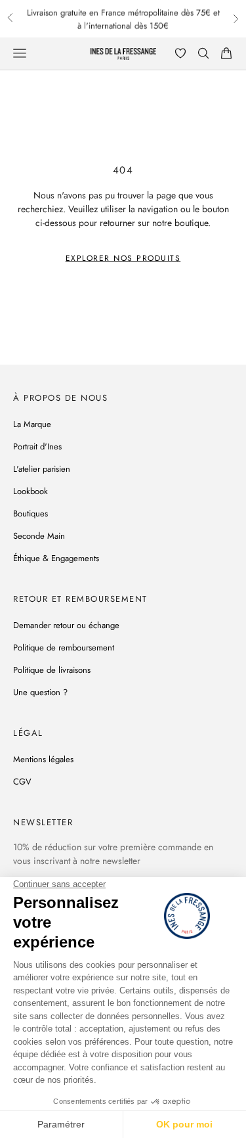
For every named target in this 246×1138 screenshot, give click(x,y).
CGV (22, 781)
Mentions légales (43, 759)
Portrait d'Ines (37, 446)
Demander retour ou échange (66, 625)
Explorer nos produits (123, 258)
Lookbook (30, 491)
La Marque (32, 424)
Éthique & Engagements (56, 558)
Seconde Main (39, 536)
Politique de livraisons (52, 670)
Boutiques (30, 513)
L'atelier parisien (41, 469)
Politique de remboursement (63, 647)
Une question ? (40, 692)
